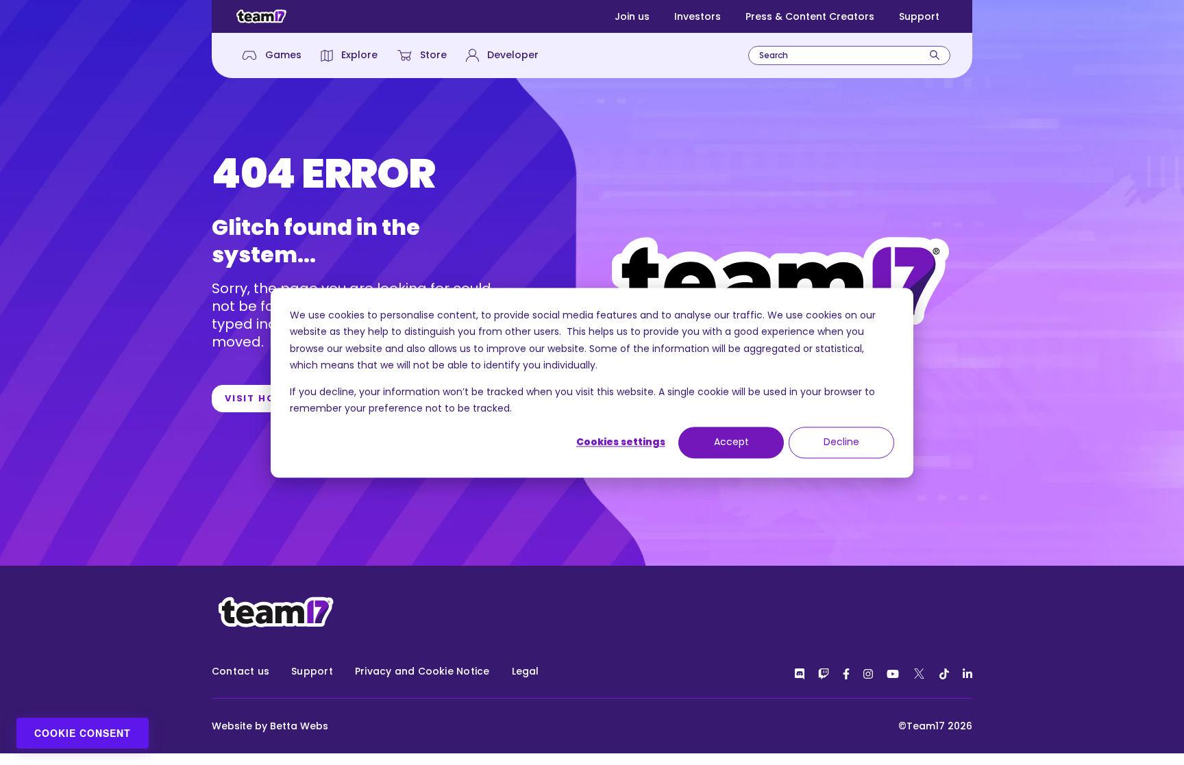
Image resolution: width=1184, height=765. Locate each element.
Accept (731, 442)
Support (919, 16)
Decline (841, 442)
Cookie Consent (82, 733)
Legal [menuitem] (525, 671)
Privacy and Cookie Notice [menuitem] (422, 671)
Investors (697, 16)
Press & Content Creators (809, 16)
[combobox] (849, 55)
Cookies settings (620, 442)
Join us (632, 16)
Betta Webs (299, 726)
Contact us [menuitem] (240, 671)
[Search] (934, 55)
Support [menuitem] (312, 671)
